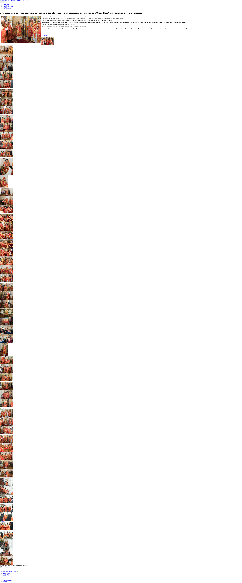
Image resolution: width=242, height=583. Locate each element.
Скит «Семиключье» (7, 8)
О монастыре (6, 4)
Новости (4, 579)
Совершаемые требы (8, 6)
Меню (2, 1)
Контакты (5, 9)
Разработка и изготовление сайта (8, 571)
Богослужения (6, 5)
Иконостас (5, 7)
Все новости (44, 35)
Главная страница (7, 573)
